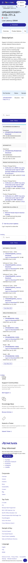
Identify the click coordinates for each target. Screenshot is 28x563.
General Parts (10, 7)
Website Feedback (12, 558)
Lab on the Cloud (6, 520)
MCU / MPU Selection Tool (8, 510)
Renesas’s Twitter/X (10, 462)
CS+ (3, 505)
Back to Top (26, 561)
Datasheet (15, 25)
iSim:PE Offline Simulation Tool (9, 513)
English (3, 547)
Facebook (8, 463)
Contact (4, 489)
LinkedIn (7, 467)
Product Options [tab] (16, 31)
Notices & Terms (6, 556)
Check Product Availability (8, 536)
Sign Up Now (7, 456)
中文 (3, 549)
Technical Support (6, 531)
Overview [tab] (6, 31)
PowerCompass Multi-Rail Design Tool (11, 515)
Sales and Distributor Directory (9, 539)
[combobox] (21, 5)
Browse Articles (6, 412)
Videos (3, 494)
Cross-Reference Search (8, 523)
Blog (3, 492)
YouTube (7, 460)
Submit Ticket (6, 431)
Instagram (8, 465)
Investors (4, 481)
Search (21, 2)
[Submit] (18, 5)
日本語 (3, 552)
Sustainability (5, 486)
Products (4, 7)
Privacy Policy (14, 556)
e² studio (4, 502)
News (3, 484)
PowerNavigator (6, 518)
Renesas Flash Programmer (8, 507)
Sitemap (4, 558)
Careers (4, 479)
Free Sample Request (7, 533)
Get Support (5, 393)
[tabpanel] (14, 406)
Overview (4, 476)
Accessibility (23, 556)
